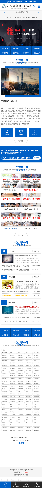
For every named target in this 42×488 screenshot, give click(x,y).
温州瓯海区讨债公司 (28, 376)
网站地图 (17, 475)
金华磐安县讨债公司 (4, 402)
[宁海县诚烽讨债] (16, 6)
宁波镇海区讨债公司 (36, 363)
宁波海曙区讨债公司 (12, 363)
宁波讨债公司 (20, 430)
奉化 (3, 363)
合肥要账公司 (28, 430)
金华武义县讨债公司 (28, 399)
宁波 (29, 17)
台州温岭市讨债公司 (28, 386)
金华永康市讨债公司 (36, 402)
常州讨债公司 (27, 480)
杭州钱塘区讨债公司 (20, 358)
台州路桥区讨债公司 (28, 384)
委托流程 (26, 53)
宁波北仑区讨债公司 (4, 366)
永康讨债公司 (4, 399)
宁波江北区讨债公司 (28, 363)
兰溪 (19, 396)
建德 (11, 352)
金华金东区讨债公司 (20, 399)
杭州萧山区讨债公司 (28, 355)
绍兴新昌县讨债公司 (12, 373)
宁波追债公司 (4, 430)
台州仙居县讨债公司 (4, 386)
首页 (11, 17)
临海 (3, 383)
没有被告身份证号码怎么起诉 (12, 427)
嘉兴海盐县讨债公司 (4, 396)
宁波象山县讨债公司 (28, 366)
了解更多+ (21, 141)
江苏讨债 (16, 330)
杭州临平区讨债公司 (12, 358)
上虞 (35, 368)
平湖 (19, 391)
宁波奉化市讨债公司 (12, 368)
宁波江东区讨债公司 (20, 363)
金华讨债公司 (28, 427)
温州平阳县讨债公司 (36, 378)
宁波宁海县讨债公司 (20, 366)
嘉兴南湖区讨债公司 (36, 391)
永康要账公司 (36, 427)
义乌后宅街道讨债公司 (36, 415)
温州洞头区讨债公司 (36, 376)
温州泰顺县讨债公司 (20, 381)
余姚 (27, 360)
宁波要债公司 (12, 430)
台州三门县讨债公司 (12, 386)
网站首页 (5, 48)
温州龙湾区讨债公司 (20, 376)
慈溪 (35, 360)
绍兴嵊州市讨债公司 (4, 373)
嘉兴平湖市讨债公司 (20, 394)
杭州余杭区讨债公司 (36, 355)
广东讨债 (5, 330)
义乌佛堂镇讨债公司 (28, 409)
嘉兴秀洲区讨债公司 (4, 394)
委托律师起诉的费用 (4, 427)
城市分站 (18, 17)
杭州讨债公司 (19, 480)
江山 (19, 404)
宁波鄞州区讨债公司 (12, 366)
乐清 (35, 373)
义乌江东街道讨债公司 (12, 415)
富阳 (19, 352)
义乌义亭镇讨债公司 (20, 412)
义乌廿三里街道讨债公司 (4, 417)
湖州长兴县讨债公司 (28, 389)
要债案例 (5, 53)
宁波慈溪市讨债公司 (36, 366)
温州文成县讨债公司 (12, 381)
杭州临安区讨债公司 (28, 358)
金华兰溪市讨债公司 (12, 402)
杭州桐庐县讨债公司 (36, 358)
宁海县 (34, 17)
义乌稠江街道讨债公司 (20, 415)
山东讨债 (5, 335)
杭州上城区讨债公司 (36, 353)
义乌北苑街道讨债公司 (28, 415)
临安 (27, 352)
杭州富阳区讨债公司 (4, 358)
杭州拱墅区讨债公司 (4, 355)
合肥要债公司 (36, 430)
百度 (22, 475)
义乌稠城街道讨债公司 (36, 412)
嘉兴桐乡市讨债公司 (28, 394)
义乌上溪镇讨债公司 (4, 412)
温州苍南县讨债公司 (4, 381)
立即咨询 (36, 158)
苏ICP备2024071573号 (4, 480)
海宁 (11, 391)
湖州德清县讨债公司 (20, 389)
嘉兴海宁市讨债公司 (12, 394)
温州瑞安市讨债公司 (4, 378)
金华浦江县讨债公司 (36, 399)
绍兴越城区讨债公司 (12, 371)
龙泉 (35, 404)
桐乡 (27, 391)
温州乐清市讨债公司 (12, 378)
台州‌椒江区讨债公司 (12, 384)
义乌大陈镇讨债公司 (12, 412)
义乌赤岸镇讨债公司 (28, 412)
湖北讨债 (26, 335)
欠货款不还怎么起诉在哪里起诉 (20, 427)
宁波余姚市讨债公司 (4, 368)
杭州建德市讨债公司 (12, 360)
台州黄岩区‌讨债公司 (20, 384)
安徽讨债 (16, 335)
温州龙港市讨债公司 (20, 378)
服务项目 (26, 48)
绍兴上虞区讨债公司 (28, 371)
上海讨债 (26, 330)
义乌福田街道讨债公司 (4, 415)
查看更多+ (21, 235)
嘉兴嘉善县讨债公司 (36, 394)
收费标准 (16, 53)
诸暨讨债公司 (28, 368)
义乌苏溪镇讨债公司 (36, 409)
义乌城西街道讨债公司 (12, 417)
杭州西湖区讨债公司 (12, 355)
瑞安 (27, 373)
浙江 (24, 17)
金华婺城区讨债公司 (12, 399)
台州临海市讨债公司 (20, 386)
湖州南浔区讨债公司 (12, 389)
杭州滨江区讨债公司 (20, 355)
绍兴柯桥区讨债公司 (20, 371)
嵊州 (3, 370)
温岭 (35, 381)
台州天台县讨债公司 (36, 384)
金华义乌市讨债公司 (20, 402)
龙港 (3, 375)
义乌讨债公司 (28, 396)
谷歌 (26, 475)
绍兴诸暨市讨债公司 (36, 371)
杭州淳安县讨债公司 (4, 360)
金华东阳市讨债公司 (28, 402)
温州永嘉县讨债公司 (28, 378)
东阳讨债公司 (36, 396)
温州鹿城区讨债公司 (12, 376)
